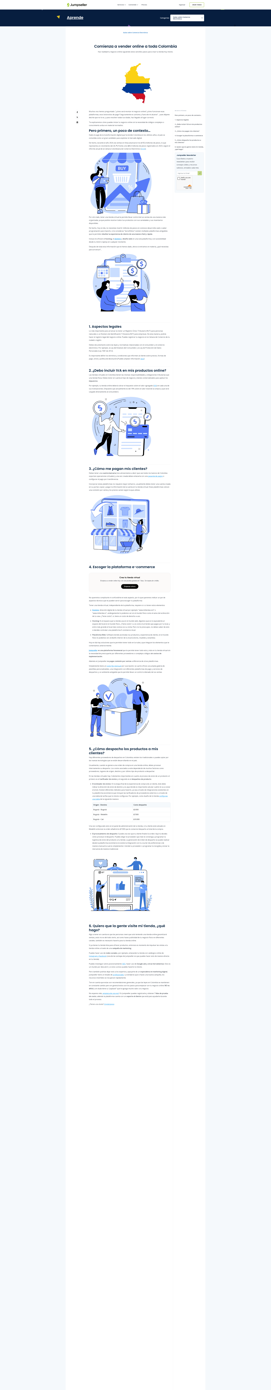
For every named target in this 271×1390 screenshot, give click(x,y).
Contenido (132, 5)
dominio (117, 239)
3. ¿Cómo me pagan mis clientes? (187, 131)
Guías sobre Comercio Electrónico (181, 18)
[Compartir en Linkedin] (77, 122)
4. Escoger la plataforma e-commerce (189, 136)
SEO (123, 964)
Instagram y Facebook (97, 956)
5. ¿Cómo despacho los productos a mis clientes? (188, 141)
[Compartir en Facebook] (77, 112)
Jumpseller (93, 650)
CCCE (143, 149)
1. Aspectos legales (182, 120)
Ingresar (182, 5)
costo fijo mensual (114, 666)
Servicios (120, 5)
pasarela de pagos (155, 476)
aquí (142, 359)
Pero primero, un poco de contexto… (188, 115)
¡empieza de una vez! (111, 993)
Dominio (95, 610)
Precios (144, 5)
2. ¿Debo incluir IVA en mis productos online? (188, 125)
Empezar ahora (129, 586)
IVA (155, 385)
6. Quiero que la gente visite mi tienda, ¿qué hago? (189, 148)
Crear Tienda (197, 5)
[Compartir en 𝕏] (77, 117)
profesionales (118, 975)
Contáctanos (109, 1004)
